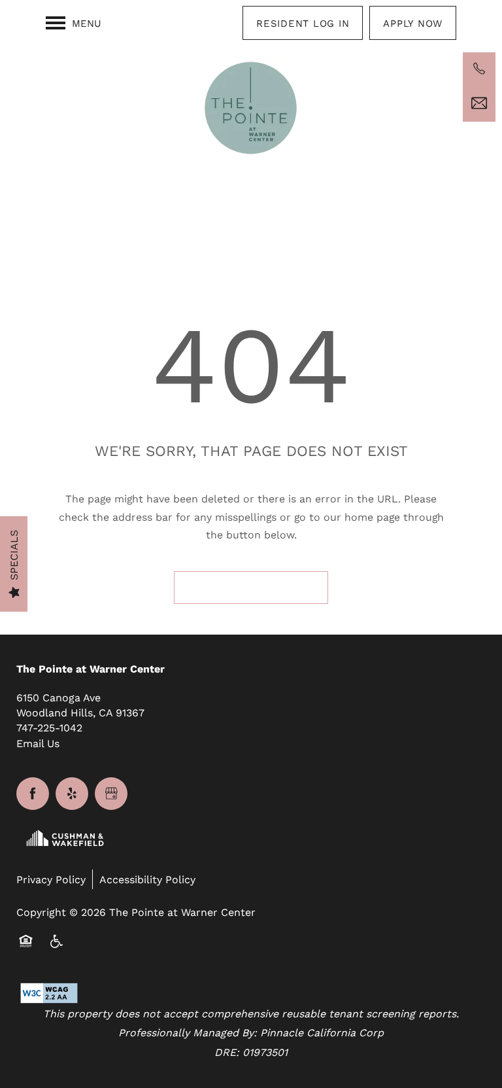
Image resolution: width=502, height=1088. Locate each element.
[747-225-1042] (479, 68)
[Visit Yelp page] (72, 793)
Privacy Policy (51, 878)
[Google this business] (111, 793)
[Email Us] (479, 103)
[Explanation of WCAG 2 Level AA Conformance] (24, 972)
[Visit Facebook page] (32, 793)
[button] (303, 23)
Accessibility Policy (147, 878)
